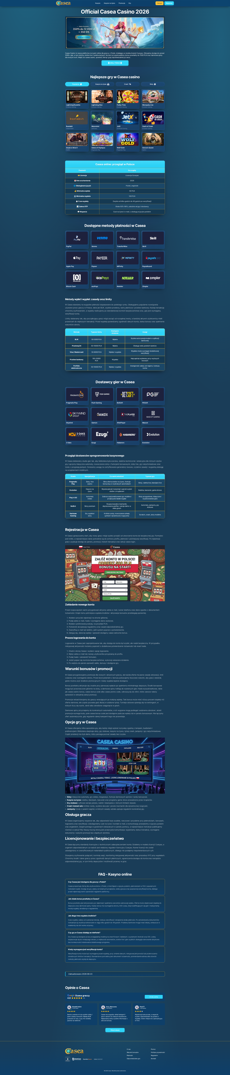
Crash (126, 84)
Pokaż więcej (115, 1030)
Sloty (151, 84)
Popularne (75, 84)
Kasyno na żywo (101, 84)
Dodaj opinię (154, 997)
